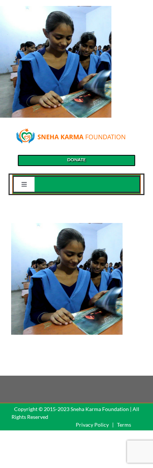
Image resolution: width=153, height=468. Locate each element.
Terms (124, 424)
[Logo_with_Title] (70, 130)
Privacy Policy (92, 424)
